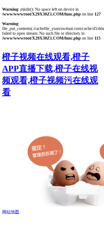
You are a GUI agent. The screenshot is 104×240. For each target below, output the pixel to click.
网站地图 (10, 212)
